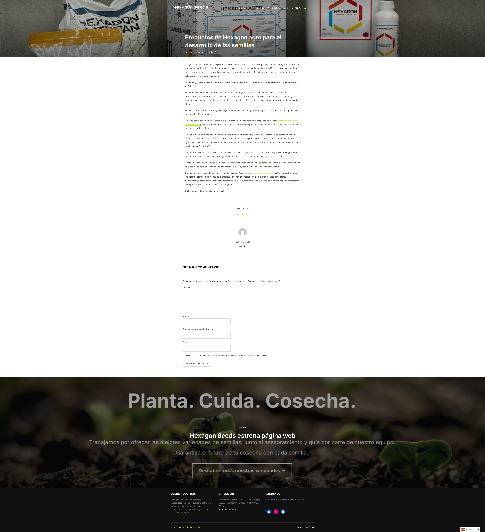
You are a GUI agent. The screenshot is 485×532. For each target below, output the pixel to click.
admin (192, 52)
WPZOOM (310, 527)
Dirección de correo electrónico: (198, 329)
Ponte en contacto (227, 509)
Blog (285, 8)
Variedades (274, 8)
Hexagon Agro (242, 214)
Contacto (296, 8)
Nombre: (187, 316)
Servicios (259, 8)
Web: (185, 342)
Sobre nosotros (244, 8)
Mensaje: (187, 287)
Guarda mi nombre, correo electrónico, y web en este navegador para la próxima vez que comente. (226, 355)
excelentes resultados (261, 173)
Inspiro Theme (296, 527)
